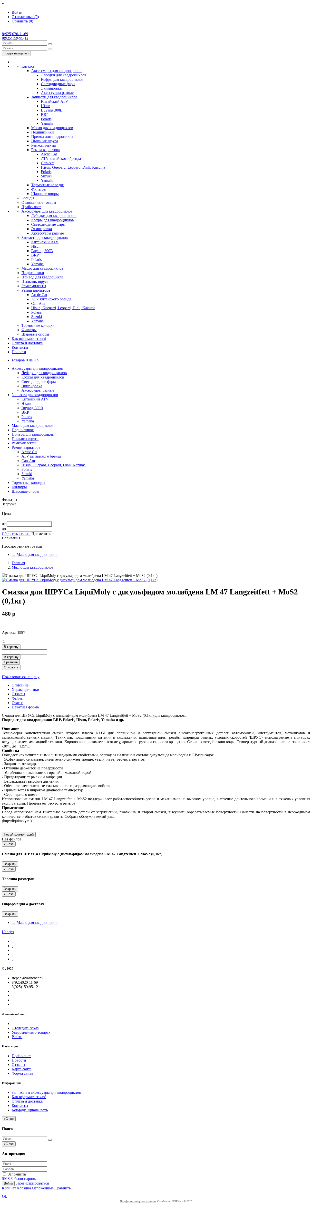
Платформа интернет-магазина (138, 1201)
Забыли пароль (23, 1178)
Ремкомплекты (43, 145)
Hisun (45, 106)
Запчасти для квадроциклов (54, 97)
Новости (19, 352)
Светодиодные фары (58, 84)
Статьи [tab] (17, 703)
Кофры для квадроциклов (62, 79)
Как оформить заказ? (29, 339)
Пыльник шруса (44, 141)
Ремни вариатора (45, 150)
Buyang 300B (52, 110)
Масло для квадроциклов (52, 128)
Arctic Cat (49, 154)
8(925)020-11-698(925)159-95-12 (15, 36)
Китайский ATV (54, 101)
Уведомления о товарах (31, 1032)
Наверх (8, 932)
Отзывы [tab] (18, 694)
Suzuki (46, 176)
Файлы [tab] (17, 698)
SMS (6, 1178)
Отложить (11, 667)
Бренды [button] (27, 198)
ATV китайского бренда (61, 158)
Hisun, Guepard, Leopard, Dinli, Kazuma (73, 167)
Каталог (28, 66)
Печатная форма (25, 707)
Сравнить (11, 662)
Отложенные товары (38, 202)
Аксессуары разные (57, 93)
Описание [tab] (20, 685)
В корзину (11, 647)
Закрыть (10, 864)
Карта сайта (21, 1069)
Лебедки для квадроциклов (63, 75)
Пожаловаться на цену (20, 677)
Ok (4, 1196)
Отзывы (18, 1065)
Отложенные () (25, 17)
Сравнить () (22, 21)
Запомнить (16, 1174)
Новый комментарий (19, 834)
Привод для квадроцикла (52, 136)
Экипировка (51, 88)
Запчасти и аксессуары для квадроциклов (46, 1092)
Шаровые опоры (45, 194)
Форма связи (22, 1073)
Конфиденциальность (30, 1110)
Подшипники (42, 132)
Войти (17, 12)
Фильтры (38, 189)
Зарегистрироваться (32, 1183)
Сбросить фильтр (16, 533)
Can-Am (47, 163)
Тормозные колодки (47, 185)
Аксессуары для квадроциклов (56, 71)
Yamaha (47, 123)
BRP (45, 114)
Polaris (46, 119)
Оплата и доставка (27, 343)
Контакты (20, 347)
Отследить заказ (25, 1028)
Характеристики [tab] (25, 689)
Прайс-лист (31, 207)
